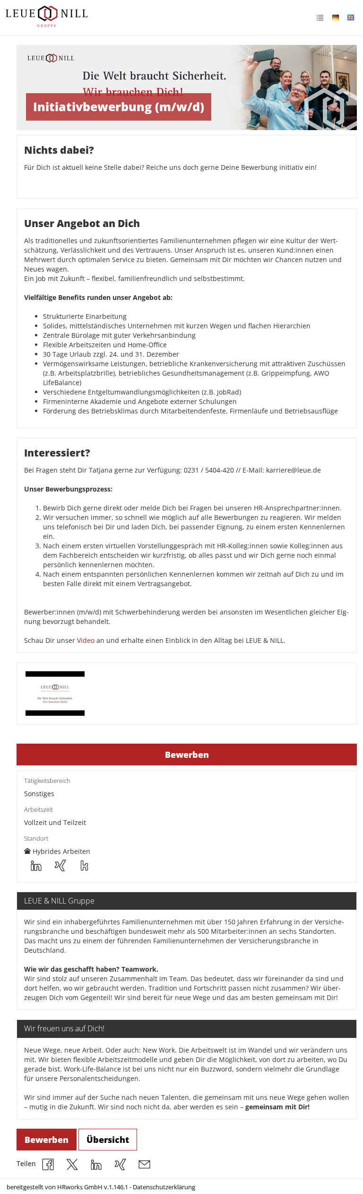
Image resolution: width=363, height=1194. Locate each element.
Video (86, 640)
